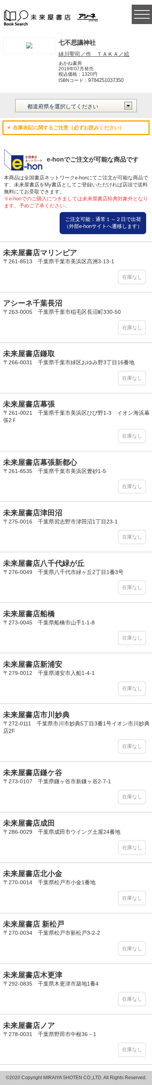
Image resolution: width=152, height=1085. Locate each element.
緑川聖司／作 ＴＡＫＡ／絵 (93, 54)
